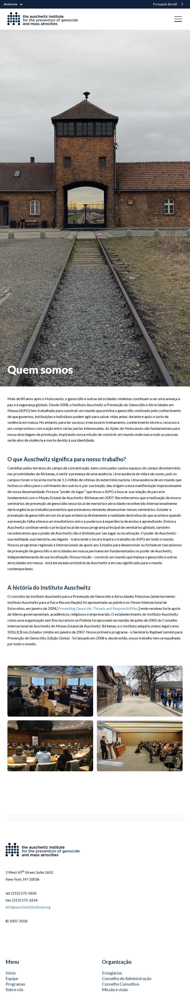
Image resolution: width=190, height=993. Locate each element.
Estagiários (112, 972)
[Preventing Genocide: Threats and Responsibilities (97, 608)
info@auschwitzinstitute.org (28, 907)
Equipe (12, 978)
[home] (44, 19)
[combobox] (168, 4)
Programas (15, 984)
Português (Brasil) (165, 4)
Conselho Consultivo (120, 984)
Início (11, 972)
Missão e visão (115, 989)
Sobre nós (14, 989)
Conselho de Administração (126, 978)
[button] (16, 4)
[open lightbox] (50, 691)
